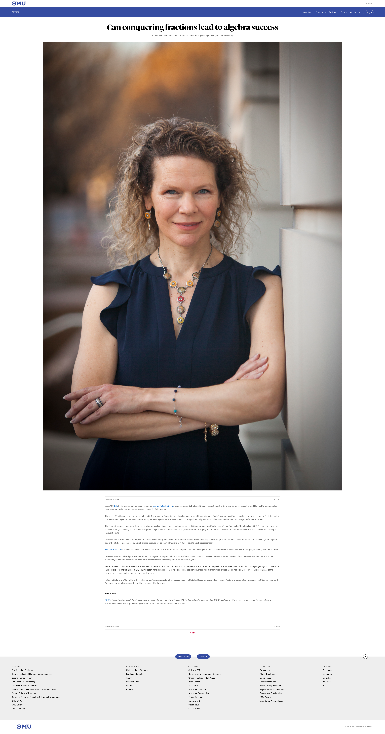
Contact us (355, 12)
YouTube (326, 681)
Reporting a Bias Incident (271, 693)
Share (276, 499)
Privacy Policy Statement (271, 685)
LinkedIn (326, 678)
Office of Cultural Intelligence (201, 678)
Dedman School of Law (22, 678)
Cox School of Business (22, 670)
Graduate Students (134, 674)
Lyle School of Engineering (23, 681)
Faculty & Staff (132, 681)
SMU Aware (265, 697)
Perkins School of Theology (24, 693)
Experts (343, 12)
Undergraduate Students (137, 670)
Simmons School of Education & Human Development (36, 697)
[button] (365, 656)
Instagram (327, 674)
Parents (129, 689)
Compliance (265, 678)
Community (321, 12)
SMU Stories (194, 708)
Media (129, 685)
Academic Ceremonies (198, 693)
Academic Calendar (197, 689)
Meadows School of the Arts (24, 685)
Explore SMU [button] (368, 3)
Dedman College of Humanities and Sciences (32, 674)
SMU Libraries (18, 704)
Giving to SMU (194, 670)
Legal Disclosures (268, 681)
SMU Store (193, 685)
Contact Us (265, 670)
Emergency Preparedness (271, 701)
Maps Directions (267, 674)
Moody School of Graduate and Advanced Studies (34, 689)
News (15, 12)
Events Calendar (195, 697)
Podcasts (333, 12)
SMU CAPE (17, 701)
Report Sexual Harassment (272, 689)
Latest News (306, 12)
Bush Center (194, 681)
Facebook (327, 670)
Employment (194, 701)
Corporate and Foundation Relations (204, 674)
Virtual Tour (193, 704)
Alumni (129, 678)
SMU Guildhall (18, 708)
